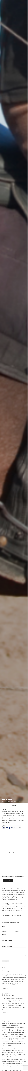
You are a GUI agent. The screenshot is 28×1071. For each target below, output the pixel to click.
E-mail (4, 934)
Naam (4, 926)
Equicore (7, 799)
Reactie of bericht (7, 946)
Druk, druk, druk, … (8, 995)
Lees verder (5, 988)
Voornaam (4, 931)
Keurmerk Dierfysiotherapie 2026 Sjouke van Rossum (13, 876)
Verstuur (5, 961)
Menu (14, 805)
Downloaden (8, 880)
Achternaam (17, 931)
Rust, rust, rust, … (7, 971)
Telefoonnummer (7, 940)
